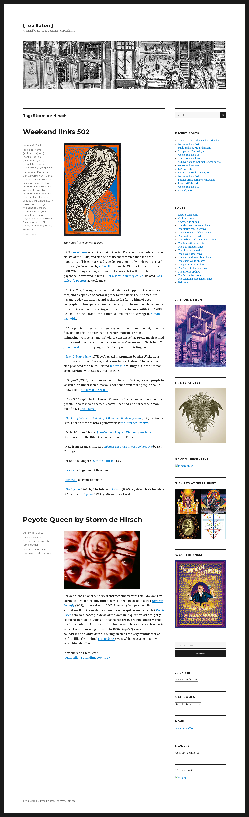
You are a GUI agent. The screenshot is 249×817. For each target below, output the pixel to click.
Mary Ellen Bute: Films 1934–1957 (87, 657)
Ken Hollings (38, 204)
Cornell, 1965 (185, 190)
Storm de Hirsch (104, 461)
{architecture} (30, 153)
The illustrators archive (191, 250)
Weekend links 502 (56, 132)
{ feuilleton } (38, 25)
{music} (27, 164)
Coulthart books (186, 218)
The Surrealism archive (191, 275)
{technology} (30, 167)
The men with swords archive (194, 257)
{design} (37, 156)
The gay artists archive (190, 246)
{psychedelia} (39, 164)
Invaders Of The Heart (35, 186)
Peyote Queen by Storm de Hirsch (82, 519)
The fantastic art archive (191, 243)
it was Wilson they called (126, 276)
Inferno (116, 489)
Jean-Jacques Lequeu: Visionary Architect (125, 432)
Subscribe (200, 654)
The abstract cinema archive (194, 225)
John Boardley (73, 347)
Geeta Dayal (88, 408)
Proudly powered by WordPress (57, 801)
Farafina (27, 183)
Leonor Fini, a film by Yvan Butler (196, 179)
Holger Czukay (41, 183)
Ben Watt (71, 479)
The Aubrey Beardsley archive (194, 232)
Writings (183, 282)
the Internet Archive (134, 423)
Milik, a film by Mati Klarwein (194, 147)
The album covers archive (192, 229)
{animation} (29, 541)
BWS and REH (185, 169)
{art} (41, 153)
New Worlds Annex (188, 222)
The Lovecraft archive (190, 254)
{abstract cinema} (32, 149)
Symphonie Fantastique (191, 151)
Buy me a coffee (184, 728)
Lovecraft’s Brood (188, 183)
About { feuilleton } (188, 214)
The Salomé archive (189, 271)
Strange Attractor (32, 222)
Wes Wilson (79, 252)
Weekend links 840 (188, 186)
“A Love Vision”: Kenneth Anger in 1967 (199, 162)
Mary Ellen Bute (40, 549)
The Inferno (72, 489)
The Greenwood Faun (190, 158)
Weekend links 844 (188, 144)
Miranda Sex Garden (34, 207)
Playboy (42, 211)
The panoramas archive (191, 264)
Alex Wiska (29, 172)
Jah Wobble (117, 366)
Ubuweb (46, 553)
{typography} (45, 167)
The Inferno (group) (40, 225)
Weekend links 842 (188, 165)
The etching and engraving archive (197, 239)
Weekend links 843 (188, 154)
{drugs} (41, 541)
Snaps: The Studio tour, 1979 (193, 172)
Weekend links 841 (188, 176)
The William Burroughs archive (195, 278)
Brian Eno (39, 175)
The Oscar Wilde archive (191, 261)
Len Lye (27, 549)
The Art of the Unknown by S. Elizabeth (199, 140)
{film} (41, 160)
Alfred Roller (108, 266)
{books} (27, 156)
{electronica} (30, 160)
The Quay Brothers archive (193, 268)
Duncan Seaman (42, 179)
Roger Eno (29, 215)
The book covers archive (191, 236)
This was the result (94, 389)
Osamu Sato (30, 211)
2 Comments (30, 234)
